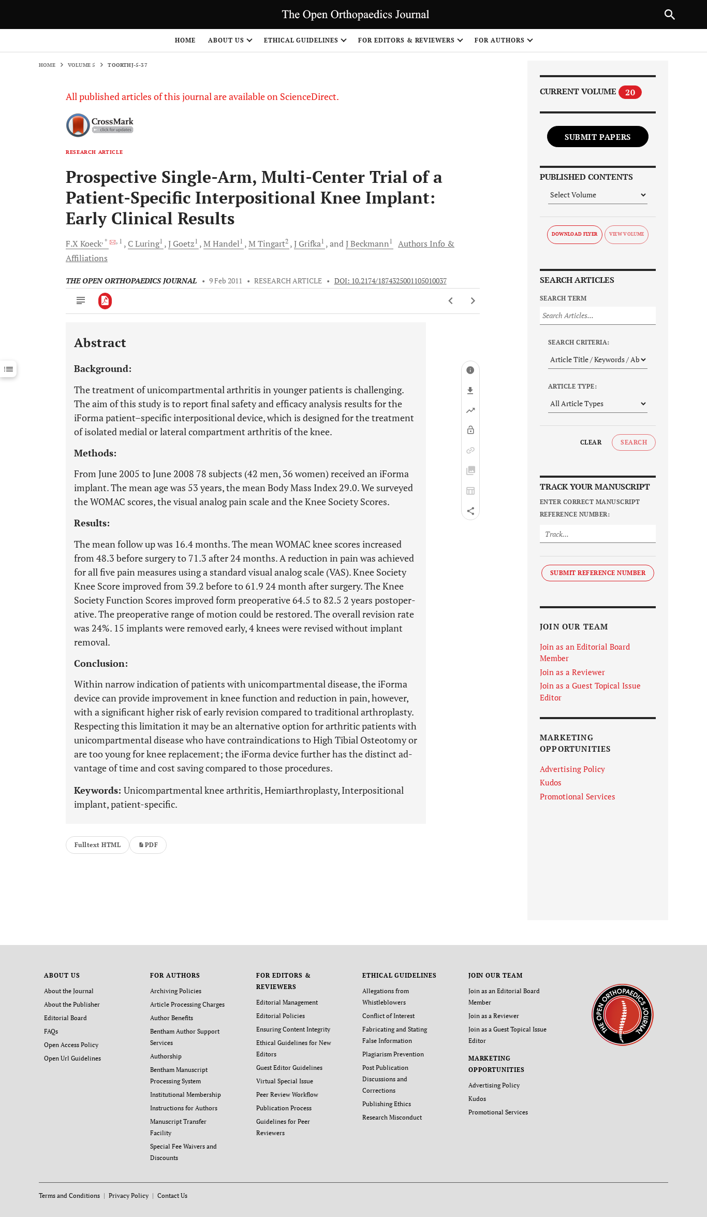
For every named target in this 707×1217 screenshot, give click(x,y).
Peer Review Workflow (287, 1094)
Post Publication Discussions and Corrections (385, 1079)
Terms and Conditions (69, 1195)
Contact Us (172, 1195)
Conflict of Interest (388, 1016)
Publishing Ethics (386, 1104)
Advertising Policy (572, 769)
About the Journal (69, 991)
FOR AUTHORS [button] (500, 40)
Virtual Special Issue (284, 1081)
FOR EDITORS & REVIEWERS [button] (406, 40)
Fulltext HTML (98, 845)
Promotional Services (577, 796)
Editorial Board (65, 1018)
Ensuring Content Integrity (293, 1029)
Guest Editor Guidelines (289, 1067)
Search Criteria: (579, 342)
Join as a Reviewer (572, 672)
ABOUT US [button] (226, 40)
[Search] (669, 14)
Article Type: (572, 386)
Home (185, 40)
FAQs (51, 1031)
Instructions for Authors (183, 1108)
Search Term (563, 298)
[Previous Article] (451, 301)
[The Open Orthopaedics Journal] (622, 1014)
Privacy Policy (129, 1195)
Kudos (551, 782)
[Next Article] (473, 301)
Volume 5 (82, 65)
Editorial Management (287, 1002)
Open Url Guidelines (72, 1058)
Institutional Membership (185, 1094)
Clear (590, 442)
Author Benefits (171, 1018)
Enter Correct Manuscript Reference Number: (590, 508)
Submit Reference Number (597, 573)
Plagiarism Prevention (393, 1054)
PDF (151, 845)
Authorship (166, 1056)
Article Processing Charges (187, 1004)
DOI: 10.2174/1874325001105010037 (390, 280)
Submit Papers (598, 137)
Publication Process (284, 1108)
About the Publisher (72, 1004)
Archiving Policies (175, 991)
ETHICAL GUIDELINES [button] (301, 40)
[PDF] (105, 301)
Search (634, 442)
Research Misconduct (392, 1117)
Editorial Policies (280, 1016)
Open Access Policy (71, 1045)
